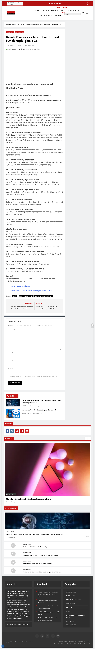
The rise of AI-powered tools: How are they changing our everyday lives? (34, 534)
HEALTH (69, 607)
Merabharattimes (16, 641)
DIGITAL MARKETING (51, 9)
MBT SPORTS (59, 14)
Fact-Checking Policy (84, 642)
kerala (14, 296)
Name (10, 353)
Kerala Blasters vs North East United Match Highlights (35, 296)
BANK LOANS (70, 596)
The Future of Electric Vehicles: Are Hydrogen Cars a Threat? (42, 572)
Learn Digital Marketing (20, 286)
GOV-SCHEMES (72, 10)
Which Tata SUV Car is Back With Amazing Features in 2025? (30, 291)
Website (10, 369)
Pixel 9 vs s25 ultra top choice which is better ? (38, 563)
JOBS (63, 9)
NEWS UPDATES (44, 15)
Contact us (87, 644)
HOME (37, 10)
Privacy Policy (63, 642)
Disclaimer (72, 642)
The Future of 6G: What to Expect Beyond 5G (39, 410)
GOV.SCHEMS (70, 603)
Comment (11, 330)
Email (10, 361)
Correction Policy (59, 644)
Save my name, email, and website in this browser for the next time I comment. (34, 377)
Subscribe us (78, 644)
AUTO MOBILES (71, 592)
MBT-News (10, 45)
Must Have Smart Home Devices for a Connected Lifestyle (28, 499)
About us (69, 644)
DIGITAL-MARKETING (73, 599)
